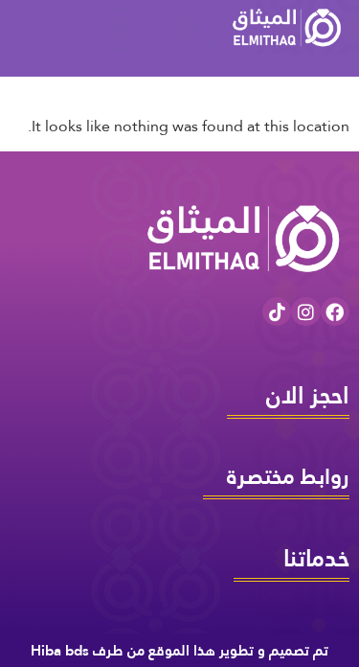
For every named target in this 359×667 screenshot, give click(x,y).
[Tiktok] (276, 311)
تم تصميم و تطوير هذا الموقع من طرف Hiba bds (179, 650)
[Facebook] (335, 311)
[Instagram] (305, 311)
